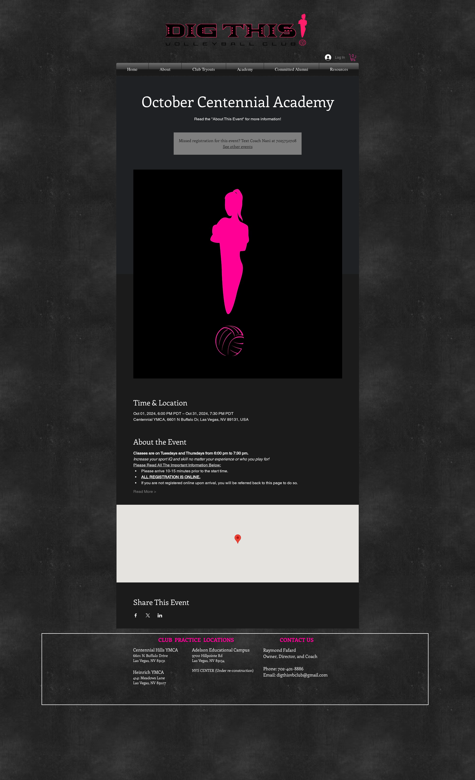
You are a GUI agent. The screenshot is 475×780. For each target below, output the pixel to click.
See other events (238, 146)
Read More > (144, 491)
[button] (353, 57)
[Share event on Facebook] (135, 615)
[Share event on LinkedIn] (160, 615)
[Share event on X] (147, 615)
